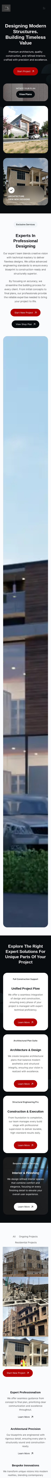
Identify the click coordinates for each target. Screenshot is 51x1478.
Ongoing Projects (28, 1236)
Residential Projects (26, 1242)
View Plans (25, 94)
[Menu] (44, 8)
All (14, 1236)
